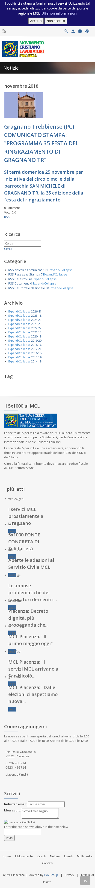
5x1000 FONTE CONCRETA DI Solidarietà (24, 542)
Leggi (12, 531)
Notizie (55, 856)
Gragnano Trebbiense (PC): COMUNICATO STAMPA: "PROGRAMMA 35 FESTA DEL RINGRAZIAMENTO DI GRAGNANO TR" (41, 143)
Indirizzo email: (15, 804)
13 (40, 332)
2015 (34, 357)
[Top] (85, 880)
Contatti (47, 863)
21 (40, 349)
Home (7, 856)
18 (40, 316)
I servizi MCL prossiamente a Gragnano (25, 516)
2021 (34, 332)
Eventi (68, 856)
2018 (34, 345)
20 (40, 341)
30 (47, 288)
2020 (34, 336)
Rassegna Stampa (27, 274)
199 (45, 270)
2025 (34, 316)
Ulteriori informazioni (59, 13)
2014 (34, 361)
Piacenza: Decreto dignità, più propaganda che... (28, 618)
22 (40, 328)
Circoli (41, 856)
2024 (34, 320)
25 (40, 324)
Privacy (69, 875)
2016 (34, 353)
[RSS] (4, 31)
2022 (34, 328)
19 (40, 357)
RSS (7, 217)
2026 (34, 311)
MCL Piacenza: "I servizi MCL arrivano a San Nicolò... (33, 669)
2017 (34, 349)
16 (40, 345)
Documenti (22, 283)
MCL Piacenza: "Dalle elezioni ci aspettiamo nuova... (33, 694)
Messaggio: (12, 810)
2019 (34, 341)
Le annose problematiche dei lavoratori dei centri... (32, 592)
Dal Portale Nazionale (30, 288)
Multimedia (84, 856)
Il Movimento (24, 856)
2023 (34, 324)
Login (79, 30)
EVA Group (51, 875)
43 (30, 279)
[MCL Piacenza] (23, 49)
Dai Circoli (21, 279)
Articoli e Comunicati (28, 270)
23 (40, 320)
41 (40, 311)
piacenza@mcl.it (17, 774)
